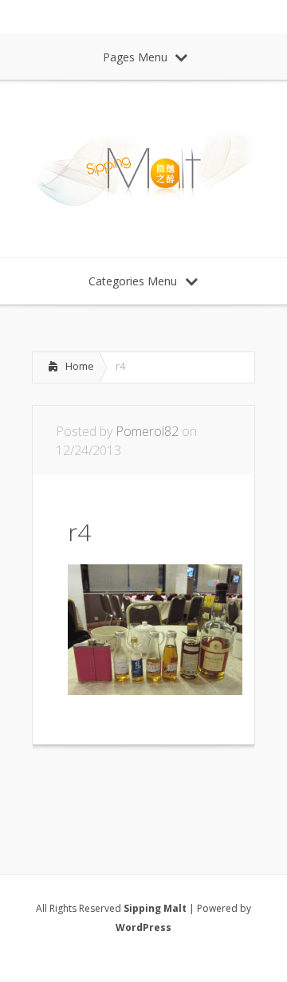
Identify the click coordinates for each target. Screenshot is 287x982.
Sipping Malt (155, 908)
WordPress (143, 927)
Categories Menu (132, 281)
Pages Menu (135, 57)
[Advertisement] (159, 789)
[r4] (155, 690)
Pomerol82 (147, 431)
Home (79, 366)
